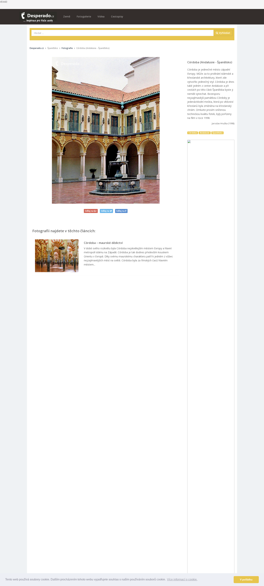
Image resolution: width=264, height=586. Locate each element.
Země (66, 16)
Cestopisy (117, 16)
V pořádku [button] (246, 579)
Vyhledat (224, 33)
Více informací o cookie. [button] (182, 579)
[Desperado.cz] (38, 15)
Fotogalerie (84, 16)
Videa (101, 16)
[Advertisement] (106, 314)
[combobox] (122, 33)
